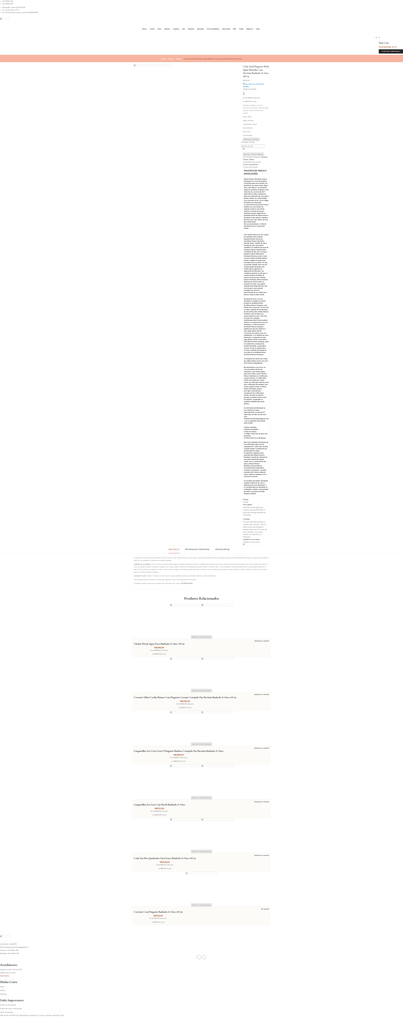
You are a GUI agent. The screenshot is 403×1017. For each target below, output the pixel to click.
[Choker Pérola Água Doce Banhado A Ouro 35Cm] (201, 605)
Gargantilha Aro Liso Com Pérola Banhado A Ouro (159, 804)
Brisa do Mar (226, 29)
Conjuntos (176, 29)
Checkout (3, 994)
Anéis (159, 29)
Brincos (144, 29)
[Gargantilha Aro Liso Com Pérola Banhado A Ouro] (201, 766)
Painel (2, 987)
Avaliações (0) (222, 549)
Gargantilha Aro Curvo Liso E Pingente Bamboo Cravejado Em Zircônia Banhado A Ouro (178, 751)
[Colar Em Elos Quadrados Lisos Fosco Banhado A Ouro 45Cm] (201, 819)
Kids (183, 29)
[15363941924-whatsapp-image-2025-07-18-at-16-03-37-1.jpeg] (152, 65)
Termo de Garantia (6, 1012)
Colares (152, 29)
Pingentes (191, 29)
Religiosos (249, 29)
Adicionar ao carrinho (251, 139)
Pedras (178, 59)
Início (163, 59)
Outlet (258, 29)
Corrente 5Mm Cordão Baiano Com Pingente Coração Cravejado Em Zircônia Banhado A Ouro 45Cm (185, 697)
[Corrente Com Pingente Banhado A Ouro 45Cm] (201, 873)
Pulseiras (167, 29)
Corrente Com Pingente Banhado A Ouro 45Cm (158, 911)
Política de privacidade (8, 1005)
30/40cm (264, 157)
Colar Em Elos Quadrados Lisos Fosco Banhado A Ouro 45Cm (165, 858)
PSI (66, 1015)
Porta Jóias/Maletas (213, 29)
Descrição (174, 549)
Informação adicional (197, 549)
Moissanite (200, 29)
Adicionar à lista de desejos (253, 154)
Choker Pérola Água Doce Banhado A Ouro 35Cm (159, 643)
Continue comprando (391, 51)
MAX (234, 29)
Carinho (2, 990)
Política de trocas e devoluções (11, 1008)
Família (241, 29)
